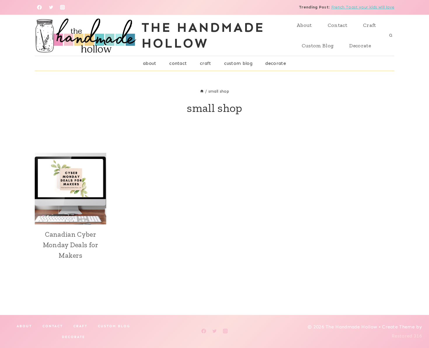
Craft (369, 25)
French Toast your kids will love (362, 7)
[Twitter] (51, 7)
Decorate (360, 45)
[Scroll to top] (415, 325)
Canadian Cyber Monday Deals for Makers (70, 244)
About (304, 25)
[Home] (202, 91)
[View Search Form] (390, 35)
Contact (337, 25)
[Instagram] (62, 7)
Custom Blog (318, 45)
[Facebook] (39, 7)
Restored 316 (407, 336)
